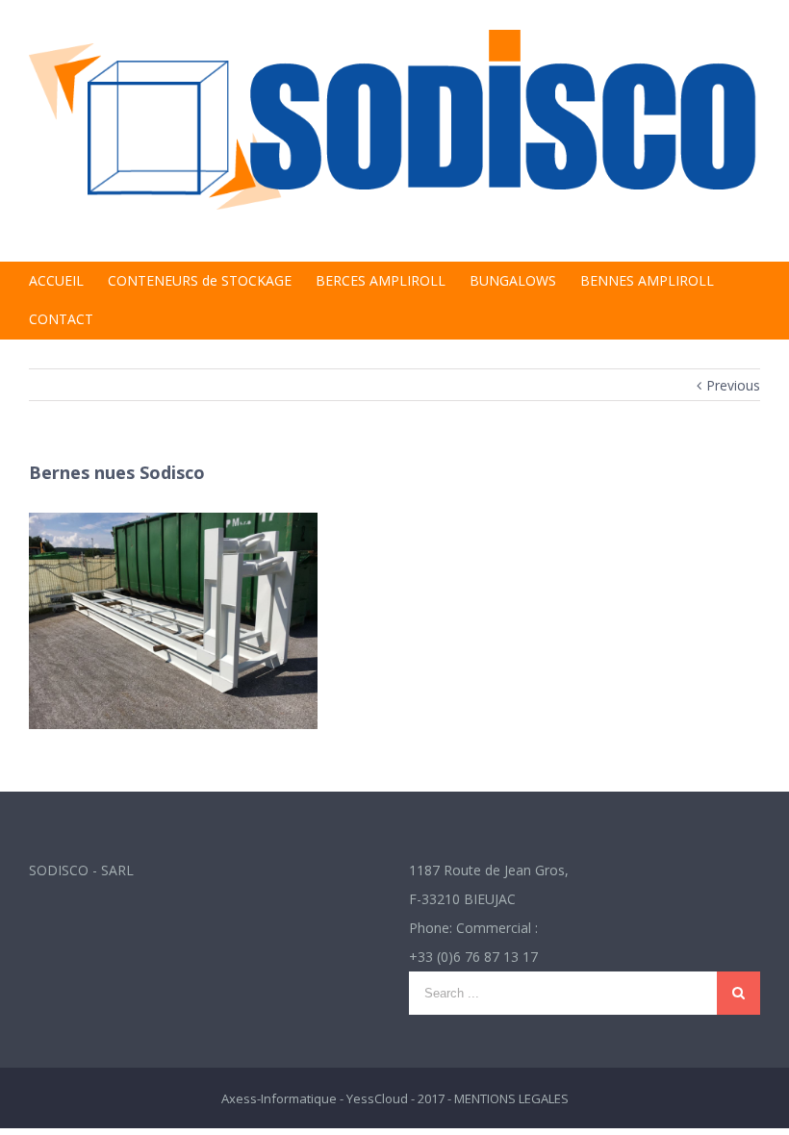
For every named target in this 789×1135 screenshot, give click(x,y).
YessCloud (377, 1098)
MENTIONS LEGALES (511, 1098)
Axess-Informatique (279, 1098)
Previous (733, 385)
